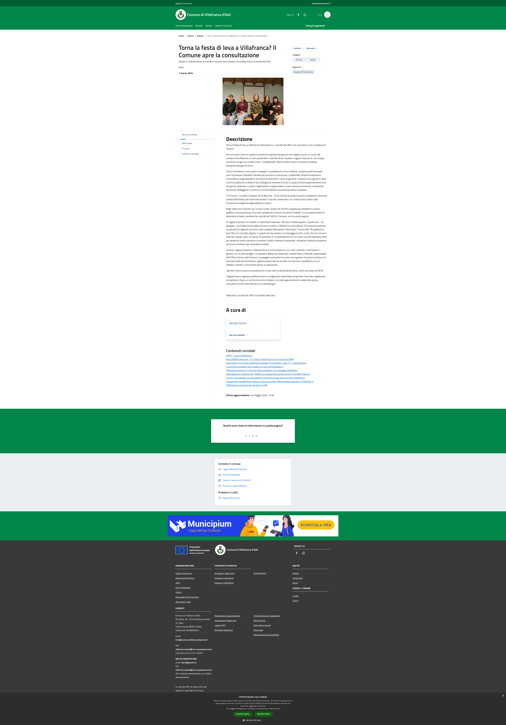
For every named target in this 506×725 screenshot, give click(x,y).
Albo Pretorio (259, 620)
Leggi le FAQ (220, 625)
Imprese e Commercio (224, 578)
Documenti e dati (183, 601)
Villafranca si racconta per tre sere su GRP (246, 385)
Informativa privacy (262, 625)
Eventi (295, 600)
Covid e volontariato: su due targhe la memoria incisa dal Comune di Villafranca (265, 378)
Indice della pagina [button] (189, 134)
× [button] (503, 696)
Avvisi (295, 582)
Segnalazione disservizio (225, 620)
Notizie (200, 35)
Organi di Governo (184, 573)
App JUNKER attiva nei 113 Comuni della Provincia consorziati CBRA (260, 359)
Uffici (178, 582)
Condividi (297, 48)
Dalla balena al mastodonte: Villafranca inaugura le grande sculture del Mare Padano (268, 374)
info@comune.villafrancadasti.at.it (191, 639)
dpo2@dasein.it (188, 662)
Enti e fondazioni (183, 587)
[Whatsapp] (303, 14)
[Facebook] (297, 14)
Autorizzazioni (260, 573)
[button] (253, 720)
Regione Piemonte (184, 3)
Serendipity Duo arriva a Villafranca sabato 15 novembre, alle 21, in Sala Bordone (266, 363)
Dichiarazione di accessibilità (266, 634)
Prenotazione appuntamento (227, 615)
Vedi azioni (310, 48)
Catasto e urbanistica (224, 582)
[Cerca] (327, 14)
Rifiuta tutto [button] (263, 714)
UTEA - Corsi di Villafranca (239, 355)
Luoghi (296, 595)
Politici (179, 592)
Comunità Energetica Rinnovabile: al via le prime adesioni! (254, 367)
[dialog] (253, 709)
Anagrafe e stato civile (225, 573)
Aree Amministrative (185, 578)
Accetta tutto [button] (242, 714)
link (278, 708)
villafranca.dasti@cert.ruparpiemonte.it (194, 649)
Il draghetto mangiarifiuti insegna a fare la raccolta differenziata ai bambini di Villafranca (269, 381)
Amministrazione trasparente (267, 615)
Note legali (258, 630)
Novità (191, 35)
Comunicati (298, 578)
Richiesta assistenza (224, 630)
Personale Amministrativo (187, 597)
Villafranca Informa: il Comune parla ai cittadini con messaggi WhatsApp (261, 370)
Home (181, 35)
